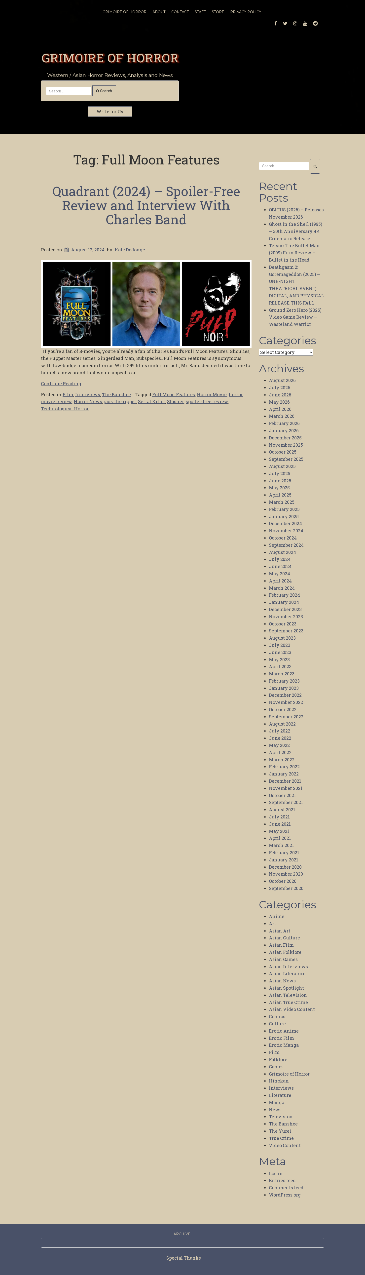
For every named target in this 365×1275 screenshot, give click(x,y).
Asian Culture (284, 938)
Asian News (282, 981)
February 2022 (284, 767)
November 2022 (286, 702)
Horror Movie (212, 394)
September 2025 (286, 459)
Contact (180, 12)
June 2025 (280, 481)
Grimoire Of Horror (124, 12)
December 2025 (285, 438)
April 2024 (280, 581)
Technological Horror (65, 409)
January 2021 (283, 860)
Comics (277, 1016)
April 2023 (280, 666)
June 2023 (280, 652)
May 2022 (279, 745)
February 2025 (284, 509)
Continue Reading (61, 383)
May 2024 (279, 574)
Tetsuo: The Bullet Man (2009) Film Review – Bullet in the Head (294, 252)
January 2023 (284, 688)
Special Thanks (183, 1258)
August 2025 (282, 466)
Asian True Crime (288, 1002)
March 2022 (281, 760)
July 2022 (279, 731)
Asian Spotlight (286, 988)
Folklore (278, 1059)
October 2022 (282, 709)
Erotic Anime (284, 1031)
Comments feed (286, 1188)
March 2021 (281, 845)
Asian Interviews (288, 966)
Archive (182, 1234)
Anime (276, 916)
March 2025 (281, 502)
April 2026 (280, 409)
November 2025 (286, 445)
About (158, 12)
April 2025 (280, 495)
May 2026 (279, 402)
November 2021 (285, 788)
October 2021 (282, 795)
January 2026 (284, 430)
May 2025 (279, 488)
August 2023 (282, 638)
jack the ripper (120, 401)
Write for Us (110, 112)
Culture (277, 1024)
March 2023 (281, 674)
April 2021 (280, 838)
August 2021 (282, 809)
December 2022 (285, 695)
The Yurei (280, 1131)
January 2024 (284, 602)
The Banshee (116, 394)
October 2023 (282, 624)
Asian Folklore (285, 952)
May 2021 (279, 831)
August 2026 (282, 380)
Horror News (88, 401)
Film (68, 394)
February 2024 (284, 595)
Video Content (285, 1145)
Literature (280, 1095)
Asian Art (279, 931)
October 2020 (282, 881)
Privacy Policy (245, 12)
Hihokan (279, 1081)
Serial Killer (151, 401)
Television (281, 1117)
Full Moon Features (173, 394)
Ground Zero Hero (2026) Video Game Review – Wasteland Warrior (295, 317)
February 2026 (284, 423)
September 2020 (286, 888)
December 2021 (285, 781)
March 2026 (281, 416)
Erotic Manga (284, 1045)
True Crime (281, 1138)
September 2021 (286, 802)
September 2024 (286, 545)
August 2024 (282, 552)
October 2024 (283, 538)
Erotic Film (281, 1038)
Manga (276, 1102)
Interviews (87, 394)
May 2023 (279, 659)
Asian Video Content (292, 1009)
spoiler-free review (207, 401)
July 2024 (280, 559)
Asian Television (288, 995)
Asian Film (281, 945)
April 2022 (280, 752)
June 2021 (280, 824)
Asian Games (283, 959)
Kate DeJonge (130, 250)
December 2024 (285, 523)
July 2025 (279, 473)
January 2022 (284, 774)
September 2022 (286, 717)
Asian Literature (287, 973)
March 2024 (282, 588)
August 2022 (282, 724)
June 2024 (280, 566)
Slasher (175, 401)
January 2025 (284, 516)
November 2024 (286, 531)
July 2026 (279, 387)
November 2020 (286, 874)
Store (218, 12)
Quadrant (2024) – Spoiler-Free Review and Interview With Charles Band (146, 205)
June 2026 (280, 395)
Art (272, 924)
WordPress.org (285, 1195)
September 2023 (286, 631)
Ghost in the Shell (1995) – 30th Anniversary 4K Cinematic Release (295, 231)
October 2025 (282, 452)
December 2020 (285, 867)
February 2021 (284, 852)
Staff (200, 12)
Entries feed (282, 1180)
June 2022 (280, 738)
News (275, 1110)
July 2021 (279, 817)
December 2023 (285, 609)
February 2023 (284, 681)
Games (276, 1067)
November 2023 (286, 616)
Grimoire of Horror (110, 58)
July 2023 (279, 645)
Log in (276, 1173)
